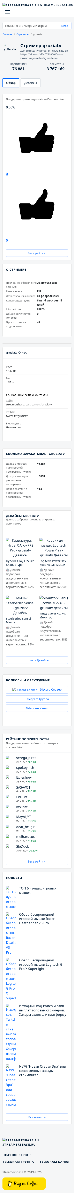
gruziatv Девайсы (37, 660)
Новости (14, 878)
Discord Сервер (50, 689)
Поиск (64, 26)
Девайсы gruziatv (22, 516)
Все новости (37, 1117)
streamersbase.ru (54, 5)
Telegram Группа (37, 699)
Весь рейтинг (37, 253)
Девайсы (30, 83)
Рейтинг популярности (27, 739)
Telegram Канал (37, 708)
